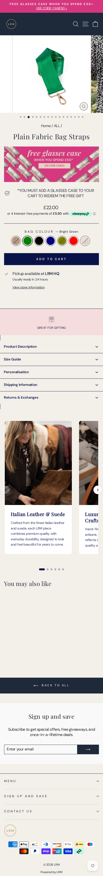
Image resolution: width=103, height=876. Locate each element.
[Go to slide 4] (55, 569)
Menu (10, 781)
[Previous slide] (5, 490)
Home (46, 125)
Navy (50, 241)
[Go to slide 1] (42, 569)
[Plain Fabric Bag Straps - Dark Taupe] (7, 645)
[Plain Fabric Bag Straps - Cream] (7, 649)
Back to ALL (54, 685)
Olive (62, 241)
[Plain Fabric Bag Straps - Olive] (29, 645)
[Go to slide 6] (63, 569)
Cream (85, 241)
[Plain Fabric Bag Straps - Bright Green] (12, 645)
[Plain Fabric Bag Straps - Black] (18, 645)
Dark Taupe (16, 241)
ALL (57, 125)
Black (39, 241)
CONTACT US (18, 811)
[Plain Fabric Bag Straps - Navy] (23, 645)
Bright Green (27, 241)
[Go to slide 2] (48, 569)
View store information (28, 287)
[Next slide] (97, 490)
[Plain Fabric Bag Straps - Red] (34, 645)
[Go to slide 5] (59, 569)
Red (73, 241)
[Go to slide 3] (51, 569)
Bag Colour (52, 232)
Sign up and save (26, 796)
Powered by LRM (51, 872)
